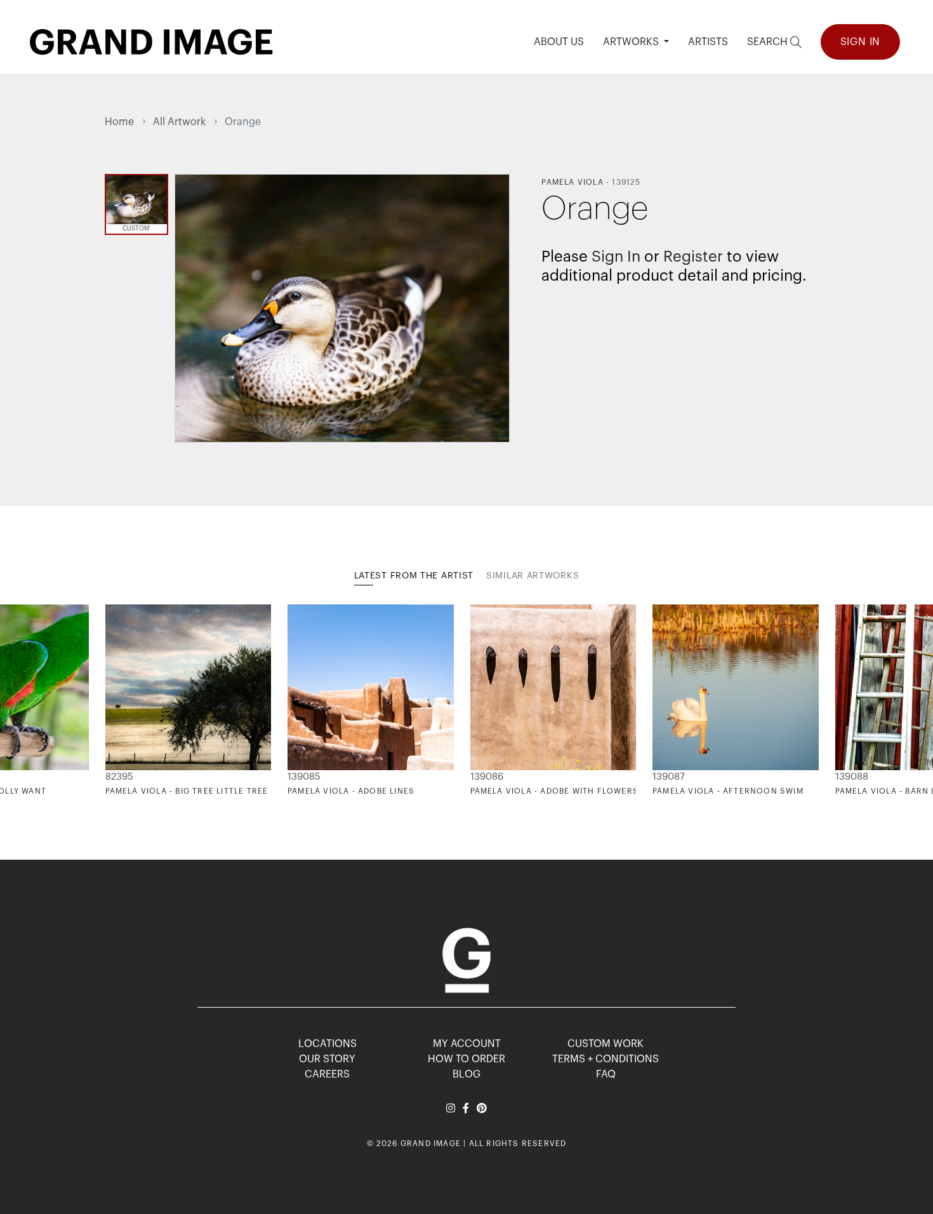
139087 (668, 777)
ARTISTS (708, 42)
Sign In (860, 42)
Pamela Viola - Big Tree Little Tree (186, 791)
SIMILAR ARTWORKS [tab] (532, 575)
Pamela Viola (572, 182)
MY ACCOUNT (467, 1044)
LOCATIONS (327, 1044)
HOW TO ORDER (466, 1059)
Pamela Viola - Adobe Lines (351, 791)
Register (693, 256)
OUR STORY (327, 1059)
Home (119, 122)
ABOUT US (559, 42)
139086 (486, 777)
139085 (304, 777)
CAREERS (327, 1074)
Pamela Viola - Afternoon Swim (728, 791)
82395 (119, 777)
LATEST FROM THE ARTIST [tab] (413, 575)
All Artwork (179, 122)
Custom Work (605, 1044)
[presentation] (114, 700)
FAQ (606, 1074)
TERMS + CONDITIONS (605, 1059)
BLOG (466, 1074)
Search (768, 42)
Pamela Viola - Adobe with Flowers (554, 791)
